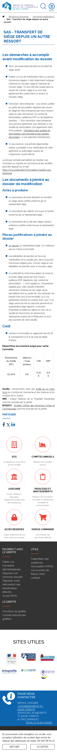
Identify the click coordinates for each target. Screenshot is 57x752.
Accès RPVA (9, 595)
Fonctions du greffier (14, 611)
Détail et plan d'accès (39, 722)
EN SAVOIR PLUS (46, 741)
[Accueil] (3, 16)
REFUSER (14, 747)
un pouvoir (14, 245)
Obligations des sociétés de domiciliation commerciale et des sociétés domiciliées (29, 133)
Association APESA (42, 566)
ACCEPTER (42, 747)
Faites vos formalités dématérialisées (11, 565)
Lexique (35, 577)
